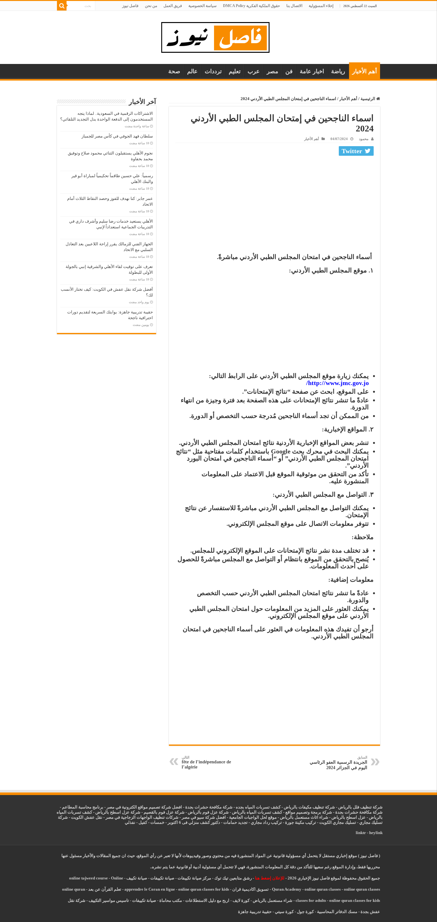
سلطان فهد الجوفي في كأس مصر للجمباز (117, 136)
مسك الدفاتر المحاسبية (337, 911)
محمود (364, 139)
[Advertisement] (274, 206)
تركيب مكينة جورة (300, 822)
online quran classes (323, 889)
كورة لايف (241, 900)
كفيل (143, 822)
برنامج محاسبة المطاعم (82, 807)
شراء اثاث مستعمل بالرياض (304, 817)
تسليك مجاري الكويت (337, 822)
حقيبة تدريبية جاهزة (255, 911)
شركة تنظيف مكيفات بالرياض (309, 807)
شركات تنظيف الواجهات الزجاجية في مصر (142, 817)
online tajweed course (88, 878)
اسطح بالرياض (344, 817)
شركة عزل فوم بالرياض (208, 812)
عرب (254, 71)
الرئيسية (368, 98)
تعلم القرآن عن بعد (104, 889)
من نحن (151, 6)
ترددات (213, 71)
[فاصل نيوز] (218, 35)
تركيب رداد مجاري (266, 822)
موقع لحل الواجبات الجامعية (253, 817)
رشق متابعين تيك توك (233, 878)
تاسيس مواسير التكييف (109, 900)
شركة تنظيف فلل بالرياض (360, 807)
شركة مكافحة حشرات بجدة (359, 812)
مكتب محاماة (170, 900)
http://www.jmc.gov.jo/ (337, 382)
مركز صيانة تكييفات (194, 878)
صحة (174, 71)
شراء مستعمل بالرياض (272, 900)
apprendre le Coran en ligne (149, 889)
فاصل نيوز (130, 6)
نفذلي (130, 822)
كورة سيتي (284, 911)
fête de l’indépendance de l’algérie (206, 762)
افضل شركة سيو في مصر (204, 817)
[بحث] (62, 6)
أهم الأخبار (364, 71)
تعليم (235, 71)
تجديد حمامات (235, 822)
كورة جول (305, 911)
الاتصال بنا (294, 6)
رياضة (338, 71)
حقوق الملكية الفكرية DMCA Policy (251, 6)
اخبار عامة (312, 71)
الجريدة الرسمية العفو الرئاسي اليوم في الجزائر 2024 (338, 762)
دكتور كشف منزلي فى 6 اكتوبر (194, 822)
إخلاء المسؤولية (321, 6)
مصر (272, 71)
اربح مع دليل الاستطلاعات (207, 900)
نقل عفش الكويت (86, 817)
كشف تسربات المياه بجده (258, 807)
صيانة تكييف (136, 878)
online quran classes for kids (203, 889)
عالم (192, 71)
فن (289, 71)
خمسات (157, 822)
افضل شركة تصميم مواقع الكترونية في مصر (144, 807)
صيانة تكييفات (162, 878)
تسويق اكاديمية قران (250, 889)
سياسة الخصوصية (202, 6)
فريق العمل (172, 6)
